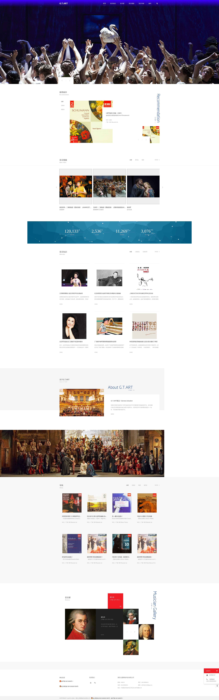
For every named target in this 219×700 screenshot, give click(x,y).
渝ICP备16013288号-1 (117, 698)
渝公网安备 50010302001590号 (101, 698)
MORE (61, 304)
